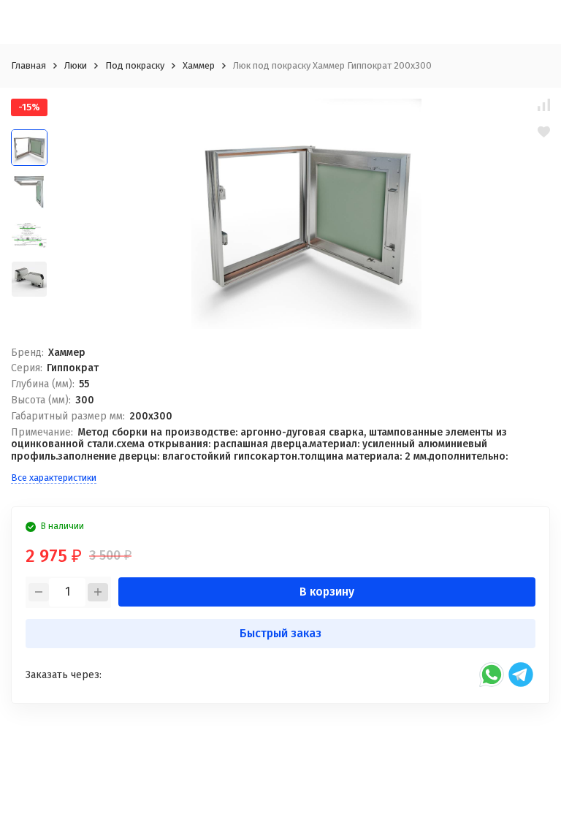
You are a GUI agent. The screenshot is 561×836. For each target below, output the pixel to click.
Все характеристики (53, 477)
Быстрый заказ (280, 633)
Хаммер (199, 65)
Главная (28, 65)
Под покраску (134, 65)
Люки (75, 65)
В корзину (326, 591)
